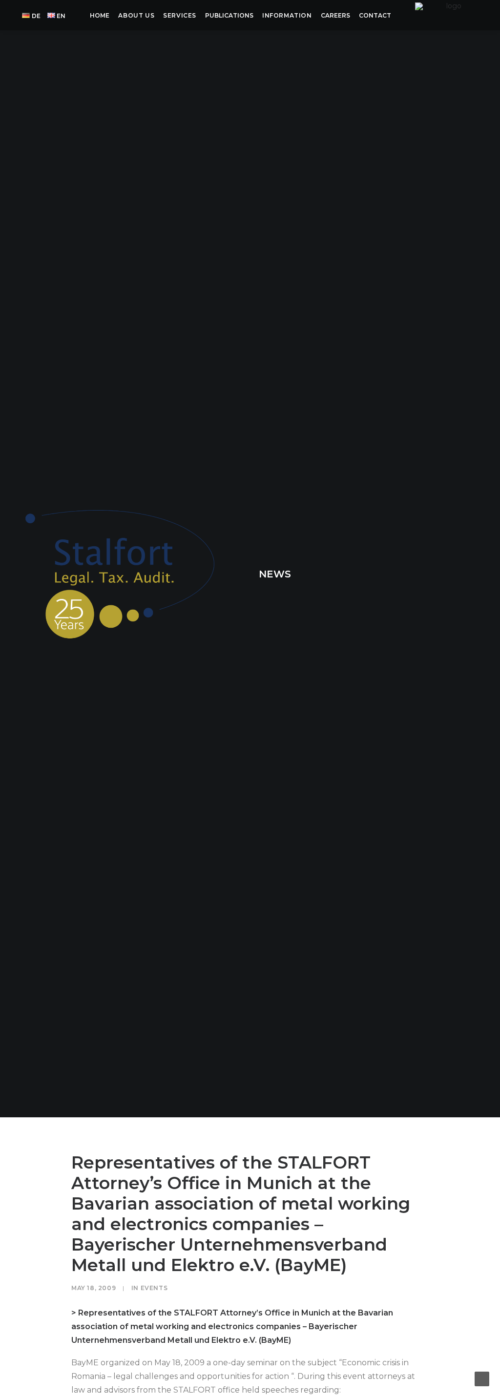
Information (287, 15)
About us (136, 15)
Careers (335, 15)
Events (154, 1288)
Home (99, 15)
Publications (229, 15)
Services (179, 15)
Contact (375, 15)
